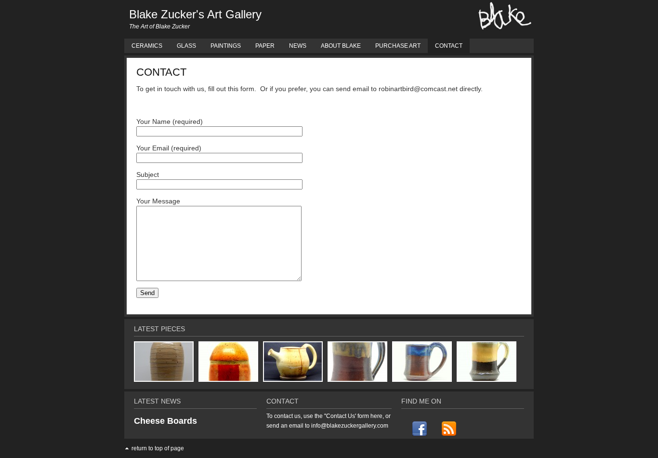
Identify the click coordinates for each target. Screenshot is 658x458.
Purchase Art (398, 45)
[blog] (448, 428)
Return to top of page (158, 448)
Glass (186, 45)
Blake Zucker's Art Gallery (195, 14)
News (297, 45)
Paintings (226, 45)
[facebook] (419, 428)
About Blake (341, 45)
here (376, 416)
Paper (265, 45)
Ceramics (147, 45)
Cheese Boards (165, 421)
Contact (448, 45)
